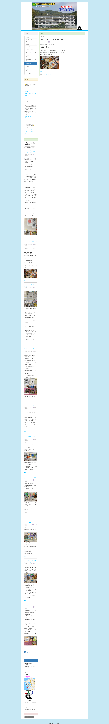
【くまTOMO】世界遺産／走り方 (30, 477)
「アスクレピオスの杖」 (30, 405)
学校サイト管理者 (53, 41)
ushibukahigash (27, 676)
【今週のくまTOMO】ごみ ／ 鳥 (30, 285)
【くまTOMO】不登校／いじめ (30, 437)
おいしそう (44, 74)
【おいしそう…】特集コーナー (30, 242)
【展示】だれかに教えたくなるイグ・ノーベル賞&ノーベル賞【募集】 (30, 151)
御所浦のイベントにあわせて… (30, 349)
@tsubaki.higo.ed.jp (29, 677)
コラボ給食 (27, 605)
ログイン (86, 0)
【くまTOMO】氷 (28, 522)
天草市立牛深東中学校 (27, 0)
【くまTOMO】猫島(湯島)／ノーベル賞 (30, 561)
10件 (32, 147)
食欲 (50, 74)
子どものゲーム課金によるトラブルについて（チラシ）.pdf (30, 131)
